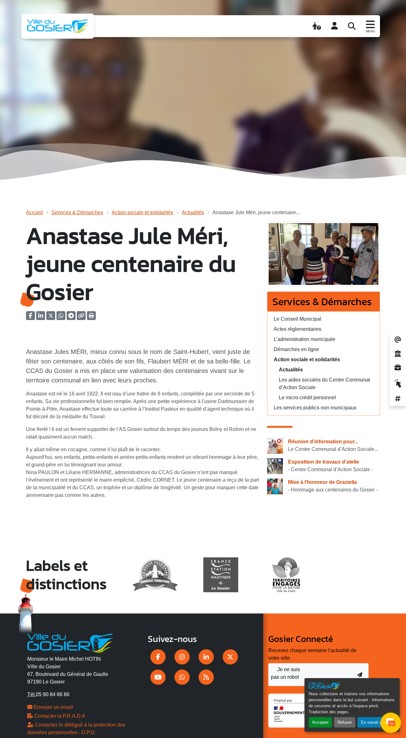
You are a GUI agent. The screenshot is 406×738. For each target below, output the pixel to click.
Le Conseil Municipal (297, 319)
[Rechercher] (352, 26)
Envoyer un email (52, 707)
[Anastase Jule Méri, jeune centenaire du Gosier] (323, 256)
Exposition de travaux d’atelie (323, 462)
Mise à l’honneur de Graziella (322, 482)
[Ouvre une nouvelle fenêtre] (158, 656)
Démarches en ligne (296, 349)
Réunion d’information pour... (323, 441)
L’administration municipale (304, 339)
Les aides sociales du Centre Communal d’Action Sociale (324, 383)
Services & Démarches (77, 212)
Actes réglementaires (297, 329)
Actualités (193, 212)
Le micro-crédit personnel (307, 397)
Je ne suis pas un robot (285, 673)
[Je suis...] (316, 26)
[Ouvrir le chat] (391, 723)
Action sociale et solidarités (142, 212)
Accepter (320, 722)
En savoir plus (374, 722)
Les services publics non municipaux (315, 407)
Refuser (344, 722)
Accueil (34, 212)
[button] (91, 317)
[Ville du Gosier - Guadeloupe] (70, 642)
